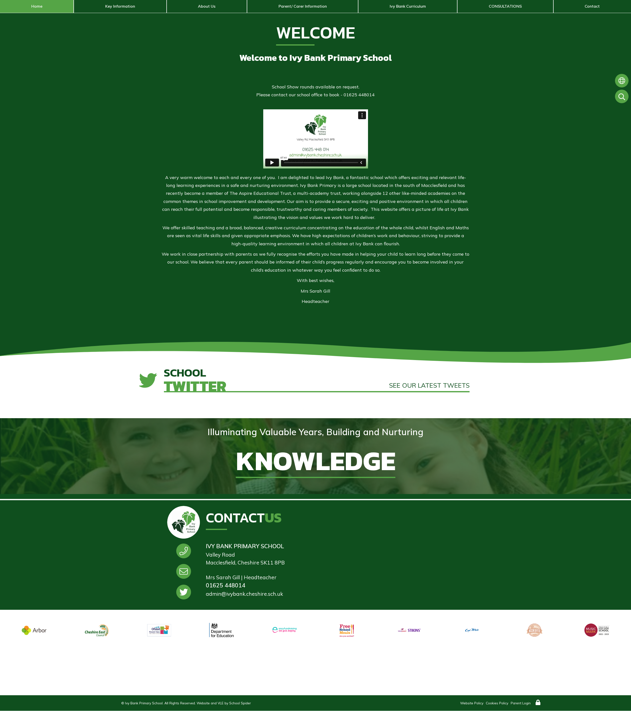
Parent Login (521, 703)
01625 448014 (225, 585)
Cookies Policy (497, 703)
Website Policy (471, 703)
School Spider (240, 703)
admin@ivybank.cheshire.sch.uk (244, 594)
